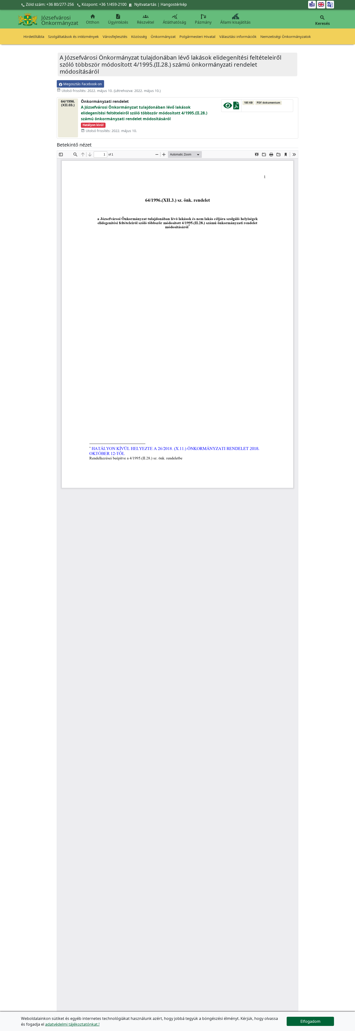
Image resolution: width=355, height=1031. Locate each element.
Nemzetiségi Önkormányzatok (285, 36)
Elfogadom (310, 1021)
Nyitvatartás (145, 4)
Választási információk (237, 36)
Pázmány (203, 22)
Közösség (139, 36)
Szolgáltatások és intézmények (73, 36)
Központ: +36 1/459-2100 (104, 4)
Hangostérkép (174, 4)
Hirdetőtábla (33, 36)
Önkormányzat (163, 36)
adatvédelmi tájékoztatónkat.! (72, 1024)
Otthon (92, 19)
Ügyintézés (118, 19)
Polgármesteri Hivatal (197, 36)
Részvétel (145, 19)
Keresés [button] (322, 20)
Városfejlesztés (115, 36)
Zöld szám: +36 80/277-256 (48, 4)
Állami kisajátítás (235, 22)
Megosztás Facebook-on (82, 84)
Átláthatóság (174, 19)
